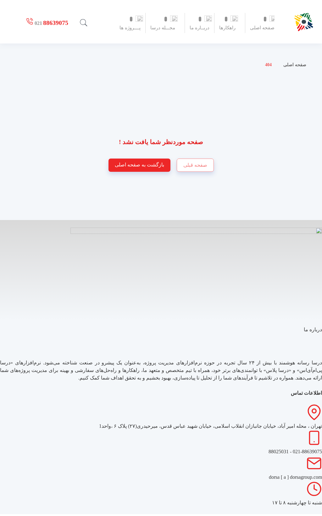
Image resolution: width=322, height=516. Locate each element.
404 (268, 64)
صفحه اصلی (294, 64)
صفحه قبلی (195, 165)
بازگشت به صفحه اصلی (139, 164)
